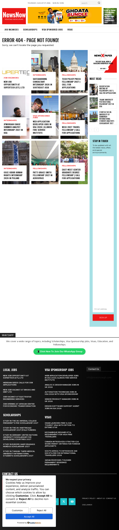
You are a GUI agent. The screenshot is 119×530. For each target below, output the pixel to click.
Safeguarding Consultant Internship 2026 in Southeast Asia (42, 83)
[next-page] (96, 130)
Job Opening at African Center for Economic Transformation (19, 405)
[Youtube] (72, 501)
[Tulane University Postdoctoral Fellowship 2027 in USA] (94, 103)
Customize (17, 510)
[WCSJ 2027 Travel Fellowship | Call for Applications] (74, 117)
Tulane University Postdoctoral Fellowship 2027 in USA (106, 103)
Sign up (103, 317)
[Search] (99, 2)
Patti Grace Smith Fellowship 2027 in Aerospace (42, 175)
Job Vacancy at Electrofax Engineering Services (17, 398)
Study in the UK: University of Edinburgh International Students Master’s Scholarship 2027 (106, 117)
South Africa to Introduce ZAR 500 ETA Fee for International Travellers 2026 (61, 453)
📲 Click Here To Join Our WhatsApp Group (59, 351)
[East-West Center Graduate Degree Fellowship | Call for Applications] (74, 162)
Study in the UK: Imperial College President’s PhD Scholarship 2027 (20, 422)
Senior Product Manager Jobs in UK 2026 (61, 400)
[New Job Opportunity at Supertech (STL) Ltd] (15, 71)
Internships (10, 120)
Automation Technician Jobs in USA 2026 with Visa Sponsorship (61, 393)
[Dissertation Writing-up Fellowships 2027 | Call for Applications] (94, 89)
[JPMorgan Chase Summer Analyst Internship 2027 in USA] (15, 117)
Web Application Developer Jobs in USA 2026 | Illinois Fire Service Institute (42, 127)
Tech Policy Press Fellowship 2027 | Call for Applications (71, 83)
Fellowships (40, 168)
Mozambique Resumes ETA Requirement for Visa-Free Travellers (58, 434)
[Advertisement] (103, 231)
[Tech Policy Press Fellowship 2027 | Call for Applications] (74, 71)
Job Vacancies (11, 78)
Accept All (29, 516)
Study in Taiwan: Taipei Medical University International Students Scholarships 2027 (110, 16)
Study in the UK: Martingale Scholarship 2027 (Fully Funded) (19, 429)
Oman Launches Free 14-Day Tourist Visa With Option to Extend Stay (60, 425)
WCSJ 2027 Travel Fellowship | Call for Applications (71, 129)
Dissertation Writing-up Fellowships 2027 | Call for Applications (107, 89)
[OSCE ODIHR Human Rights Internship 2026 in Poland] (15, 162)
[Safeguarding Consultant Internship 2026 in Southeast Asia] (45, 71)
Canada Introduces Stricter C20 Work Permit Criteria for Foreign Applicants (62, 444)
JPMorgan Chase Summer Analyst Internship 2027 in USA (13, 128)
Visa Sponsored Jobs (41, 116)
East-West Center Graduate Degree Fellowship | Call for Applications (71, 174)
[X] (63, 501)
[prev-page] (91, 130)
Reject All (41, 510)
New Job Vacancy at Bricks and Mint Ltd (19, 391)
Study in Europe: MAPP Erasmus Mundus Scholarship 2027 (19, 445)
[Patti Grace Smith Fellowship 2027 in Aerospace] (45, 162)
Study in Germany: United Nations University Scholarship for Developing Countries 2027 (20, 437)
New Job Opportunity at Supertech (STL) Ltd (14, 84)
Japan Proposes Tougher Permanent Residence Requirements (58, 462)
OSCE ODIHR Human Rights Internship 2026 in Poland (13, 175)
